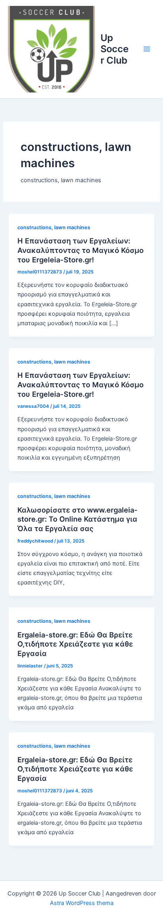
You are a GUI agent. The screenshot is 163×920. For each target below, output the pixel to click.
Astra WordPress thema (82, 903)
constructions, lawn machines (53, 227)
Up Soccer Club (114, 49)
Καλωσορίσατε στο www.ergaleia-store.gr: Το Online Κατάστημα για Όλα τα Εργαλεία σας (77, 519)
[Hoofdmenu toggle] (146, 49)
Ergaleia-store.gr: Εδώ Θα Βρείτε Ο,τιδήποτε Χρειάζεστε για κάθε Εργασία (75, 644)
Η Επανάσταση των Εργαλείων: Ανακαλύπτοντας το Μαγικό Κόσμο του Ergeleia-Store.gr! (80, 250)
